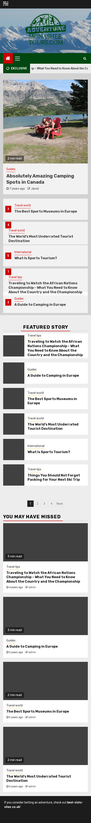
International (22, 238)
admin (32, 587)
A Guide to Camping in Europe (40, 291)
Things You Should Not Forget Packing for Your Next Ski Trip (54, 477)
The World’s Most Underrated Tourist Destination (53, 426)
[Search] (84, 58)
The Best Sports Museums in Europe (37, 711)
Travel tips (15, 263)
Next (60, 503)
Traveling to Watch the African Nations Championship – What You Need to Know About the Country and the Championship (45, 274)
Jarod (64, 188)
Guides (18, 285)
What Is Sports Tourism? (35, 245)
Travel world (16, 217)
